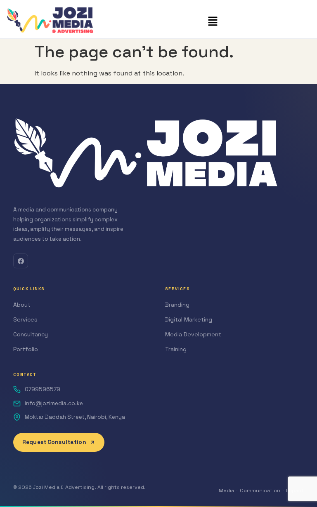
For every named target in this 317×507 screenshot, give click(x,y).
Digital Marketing (188, 319)
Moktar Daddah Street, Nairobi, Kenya (75, 416)
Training (176, 349)
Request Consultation (54, 442)
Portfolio (25, 349)
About (22, 304)
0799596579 (42, 389)
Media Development (193, 334)
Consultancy (30, 334)
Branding (177, 304)
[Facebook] (20, 261)
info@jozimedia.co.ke (54, 403)
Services (25, 319)
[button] (212, 22)
